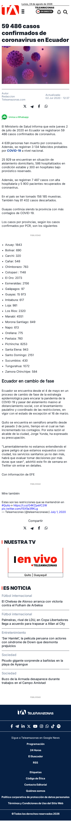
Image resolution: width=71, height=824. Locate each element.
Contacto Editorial (35, 784)
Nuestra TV (19, 542)
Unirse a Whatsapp (19, 117)
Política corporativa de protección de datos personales (35, 797)
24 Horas (35, 750)
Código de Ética (35, 778)
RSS (35, 762)
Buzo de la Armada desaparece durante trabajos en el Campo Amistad (31, 681)
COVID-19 (14, 150)
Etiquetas (36, 772)
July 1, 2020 (58, 512)
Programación (35, 744)
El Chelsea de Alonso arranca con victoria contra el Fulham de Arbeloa (32, 603)
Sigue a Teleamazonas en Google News (35, 737)
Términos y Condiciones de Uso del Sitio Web (35, 803)
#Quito (6, 505)
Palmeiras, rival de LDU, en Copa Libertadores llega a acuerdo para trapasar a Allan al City (35, 621)
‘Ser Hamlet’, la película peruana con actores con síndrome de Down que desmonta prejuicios (34, 642)
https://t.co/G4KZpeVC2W (30, 505)
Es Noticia (17, 588)
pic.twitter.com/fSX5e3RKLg (20, 508)
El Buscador (35, 756)
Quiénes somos (35, 790)
